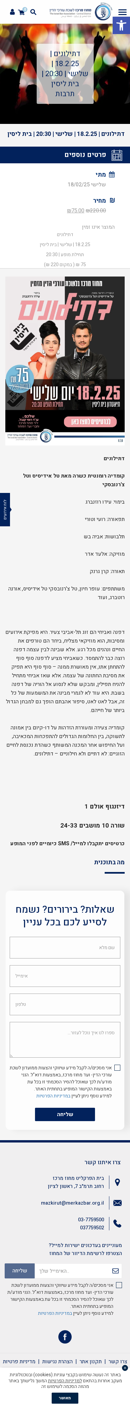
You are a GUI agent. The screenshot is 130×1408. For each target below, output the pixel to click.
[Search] (33, 12)
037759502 (92, 1227)
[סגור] (125, 1368)
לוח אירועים (5, 510)
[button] (121, 25)
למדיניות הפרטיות (65, 1380)
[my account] (12, 12)
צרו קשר (118, 1362)
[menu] (122, 12)
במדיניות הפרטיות (53, 1095)
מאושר (65, 1398)
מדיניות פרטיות (19, 1362)
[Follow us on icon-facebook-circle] (65, 1338)
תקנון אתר (91, 1362)
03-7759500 (91, 1219)
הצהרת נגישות (57, 1362)
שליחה (65, 1114)
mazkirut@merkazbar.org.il (72, 1203)
